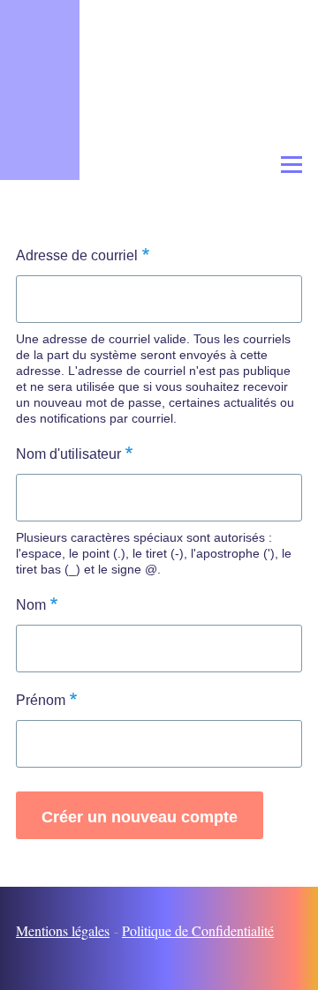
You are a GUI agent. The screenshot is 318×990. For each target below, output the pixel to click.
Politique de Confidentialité (198, 930)
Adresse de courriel (77, 255)
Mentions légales (63, 930)
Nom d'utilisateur (68, 453)
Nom (31, 604)
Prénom (40, 700)
